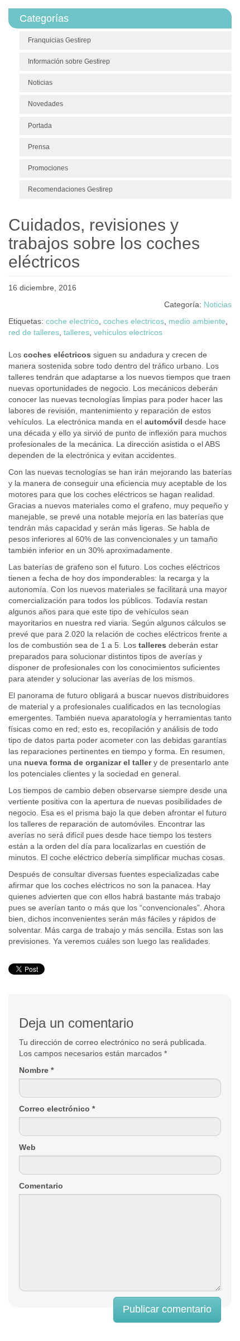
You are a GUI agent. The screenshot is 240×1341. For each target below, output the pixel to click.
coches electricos (133, 321)
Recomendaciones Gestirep (70, 189)
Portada (40, 126)
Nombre (36, 1070)
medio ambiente (197, 321)
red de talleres (33, 332)
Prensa (39, 147)
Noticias (40, 83)
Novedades (45, 104)
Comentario (41, 1185)
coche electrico (72, 321)
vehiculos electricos (128, 332)
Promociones (48, 168)
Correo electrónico (57, 1108)
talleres (76, 332)
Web (27, 1147)
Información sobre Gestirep (69, 61)
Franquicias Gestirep (59, 40)
